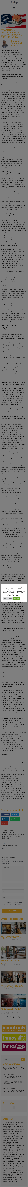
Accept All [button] (16, 598)
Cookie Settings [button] (8, 598)
